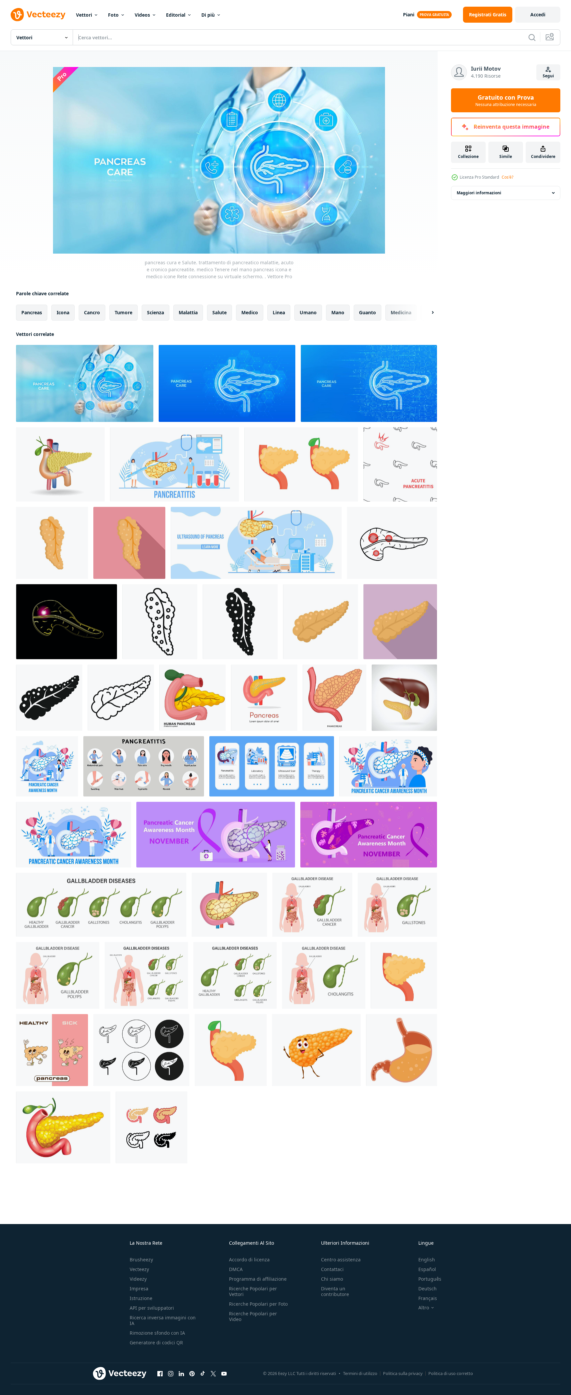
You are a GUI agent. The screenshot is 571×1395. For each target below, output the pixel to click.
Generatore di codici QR (156, 1342)
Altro (423, 1307)
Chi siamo (332, 1279)
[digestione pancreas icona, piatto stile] (129, 543)
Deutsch (427, 1288)
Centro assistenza (341, 1259)
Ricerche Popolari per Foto (258, 1304)
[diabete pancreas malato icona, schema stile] (121, 698)
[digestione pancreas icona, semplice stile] (240, 621)
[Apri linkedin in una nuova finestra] (181, 1373)
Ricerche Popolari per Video (253, 1316)
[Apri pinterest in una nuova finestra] (192, 1373)
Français (427, 1298)
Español (427, 1269)
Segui (548, 76)
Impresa (139, 1288)
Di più (208, 15)
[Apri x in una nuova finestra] (213, 1373)
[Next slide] (427, 313)
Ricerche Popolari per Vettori (253, 1291)
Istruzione (141, 1298)
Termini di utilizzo (360, 1373)
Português (429, 1279)
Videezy (138, 1279)
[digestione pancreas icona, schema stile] (159, 621)
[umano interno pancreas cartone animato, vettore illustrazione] (192, 698)
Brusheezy (141, 1259)
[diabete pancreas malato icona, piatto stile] (400, 621)
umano (308, 312)
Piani (408, 14)
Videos (142, 15)
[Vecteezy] (38, 14)
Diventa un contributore (335, 1291)
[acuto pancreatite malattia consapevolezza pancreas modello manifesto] (400, 464)
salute (219, 312)
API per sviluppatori (152, 1308)
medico (249, 312)
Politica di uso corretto (450, 1373)
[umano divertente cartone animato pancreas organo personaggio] (316, 1050)
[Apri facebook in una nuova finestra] (160, 1373)
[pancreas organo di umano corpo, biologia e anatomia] (334, 698)
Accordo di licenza (249, 1259)
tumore (123, 312)
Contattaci (332, 1269)
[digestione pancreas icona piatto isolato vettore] (52, 543)
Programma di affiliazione (258, 1279)
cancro (92, 312)
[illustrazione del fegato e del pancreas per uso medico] (404, 698)
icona (63, 312)
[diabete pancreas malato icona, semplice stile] (49, 698)
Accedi (537, 14)
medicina (401, 312)
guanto (367, 312)
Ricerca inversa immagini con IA (163, 1320)
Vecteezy (139, 1269)
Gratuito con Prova (505, 100)
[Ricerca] (532, 37)
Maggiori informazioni (479, 193)
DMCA (236, 1269)
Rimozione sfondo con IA (157, 1333)
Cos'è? (507, 177)
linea (279, 312)
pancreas (31, 312)
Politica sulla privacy (403, 1373)
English (426, 1259)
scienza (155, 312)
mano (337, 312)
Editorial (175, 15)
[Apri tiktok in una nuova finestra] (202, 1373)
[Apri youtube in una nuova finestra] (224, 1373)
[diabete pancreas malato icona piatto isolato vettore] (320, 621)
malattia (188, 312)
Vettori (84, 15)
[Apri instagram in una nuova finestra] (170, 1373)
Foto (113, 15)
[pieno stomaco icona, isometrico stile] (401, 1050)
